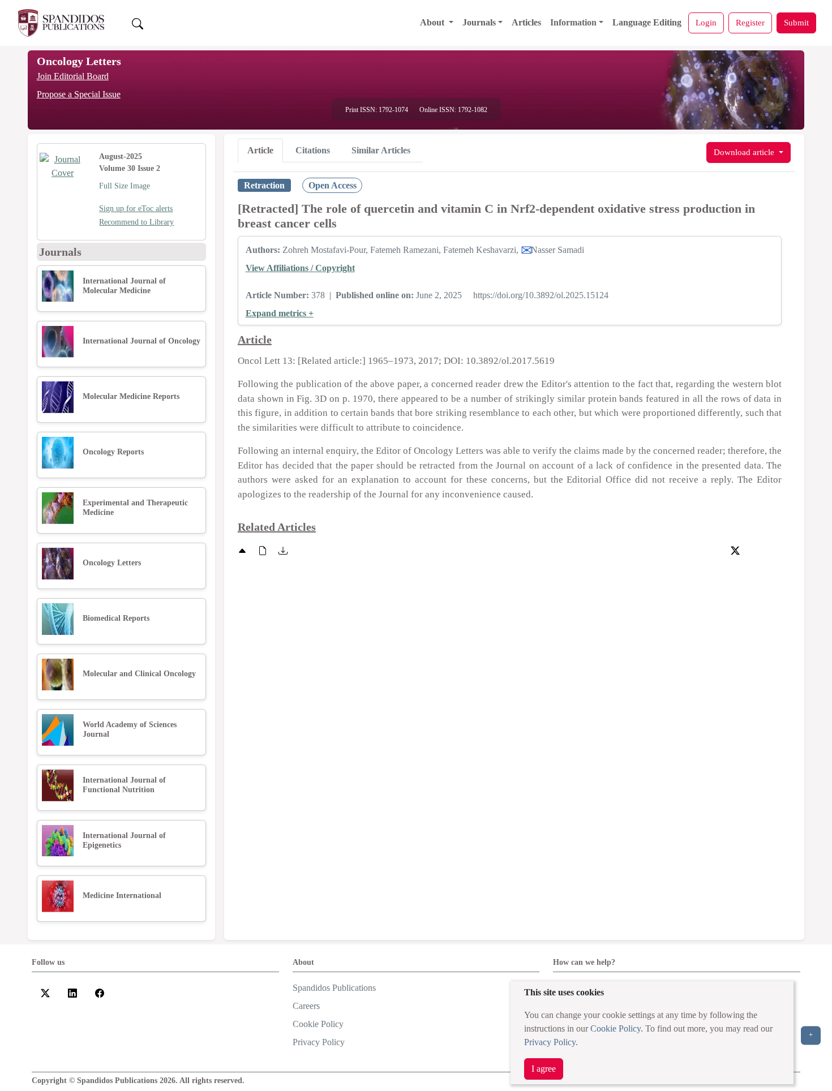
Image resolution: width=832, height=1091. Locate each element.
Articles (526, 22)
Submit (796, 22)
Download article (745, 152)
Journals (479, 22)
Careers (306, 1006)
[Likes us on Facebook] (99, 992)
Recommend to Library (136, 222)
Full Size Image (124, 186)
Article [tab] (260, 150)
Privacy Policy (550, 1042)
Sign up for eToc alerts (136, 208)
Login (706, 22)
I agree (543, 1068)
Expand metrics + (280, 313)
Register (750, 22)
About (433, 22)
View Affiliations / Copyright (300, 268)
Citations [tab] (312, 150)
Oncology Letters (79, 61)
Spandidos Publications (334, 988)
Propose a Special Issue (79, 94)
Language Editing (646, 22)
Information (573, 22)
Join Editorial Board (73, 76)
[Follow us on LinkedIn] (72, 992)
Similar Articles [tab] (380, 150)
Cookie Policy (615, 1028)
